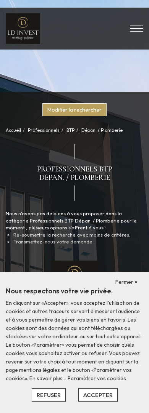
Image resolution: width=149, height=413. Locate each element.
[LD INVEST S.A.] (23, 27)
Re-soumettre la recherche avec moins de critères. (71, 235)
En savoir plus (46, 378)
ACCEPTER (98, 395)
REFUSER (49, 395)
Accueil (13, 130)
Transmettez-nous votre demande (52, 242)
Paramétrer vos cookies (97, 378)
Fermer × (126, 282)
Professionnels (44, 130)
